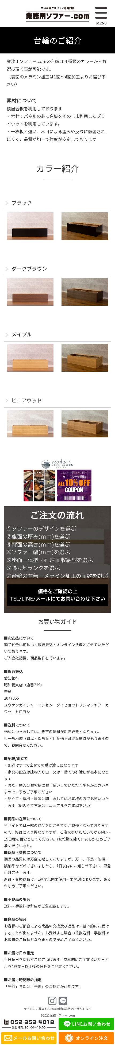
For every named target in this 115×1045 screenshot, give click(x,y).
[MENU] (102, 13)
